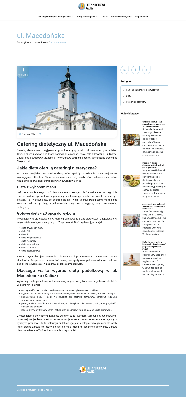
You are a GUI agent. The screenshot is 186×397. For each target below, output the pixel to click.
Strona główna (24, 42)
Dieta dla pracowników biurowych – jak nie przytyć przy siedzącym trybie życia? (154, 245)
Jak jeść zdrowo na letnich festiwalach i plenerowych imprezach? (153, 206)
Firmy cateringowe (86, 16)
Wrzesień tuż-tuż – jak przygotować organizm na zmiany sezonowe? (153, 124)
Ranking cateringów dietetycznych (54, 16)
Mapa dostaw (141, 16)
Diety (103, 16)
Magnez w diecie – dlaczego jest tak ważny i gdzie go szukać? (153, 165)
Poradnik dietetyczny (121, 16)
